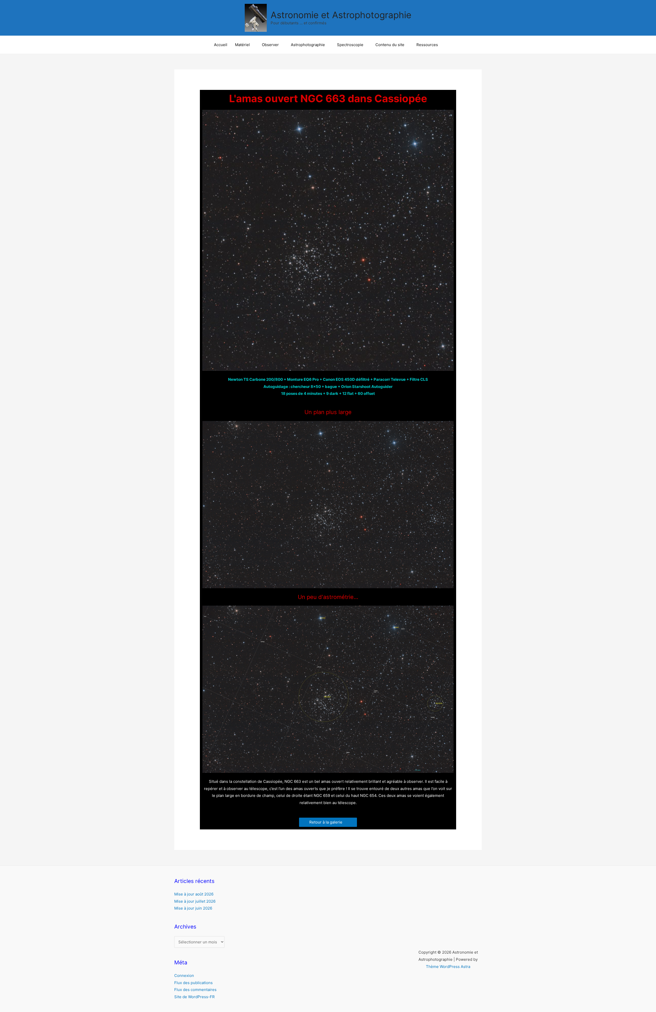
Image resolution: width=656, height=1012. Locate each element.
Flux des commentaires (195, 989)
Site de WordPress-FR (194, 996)
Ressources (427, 44)
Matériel (242, 44)
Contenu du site (389, 44)
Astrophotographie (308, 44)
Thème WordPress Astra (448, 966)
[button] (328, 822)
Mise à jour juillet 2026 (195, 901)
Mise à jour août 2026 (193, 894)
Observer (270, 44)
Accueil (220, 44)
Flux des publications (193, 982)
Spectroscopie (350, 44)
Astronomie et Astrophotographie (341, 14)
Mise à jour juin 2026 (193, 908)
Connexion (184, 975)
